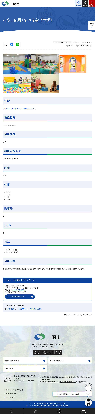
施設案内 (22, 309)
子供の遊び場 (35, 309)
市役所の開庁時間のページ (68, 382)
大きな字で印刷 (85, 45)
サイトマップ (10, 397)
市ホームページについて (14, 390)
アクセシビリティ (12, 393)
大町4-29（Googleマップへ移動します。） (18, 108)
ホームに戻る (87, 314)
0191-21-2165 (19, 290)
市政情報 (10, 309)
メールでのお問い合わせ (16, 296)
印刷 (71, 45)
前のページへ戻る (72, 314)
